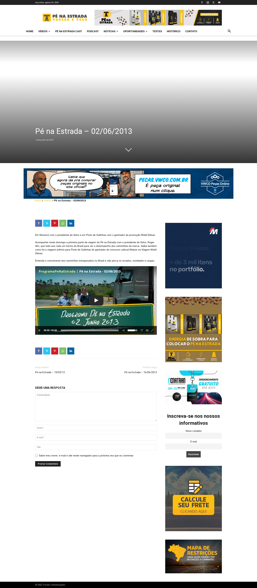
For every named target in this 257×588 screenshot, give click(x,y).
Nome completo (194, 431)
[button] (229, 31)
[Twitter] (213, 2)
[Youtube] (219, 2)
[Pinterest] (54, 223)
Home (29, 31)
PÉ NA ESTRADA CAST (68, 31)
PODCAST (93, 31)
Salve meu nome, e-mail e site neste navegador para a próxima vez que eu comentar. (86, 455)
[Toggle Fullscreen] (152, 330)
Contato (191, 31)
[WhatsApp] (62, 223)
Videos (47, 200)
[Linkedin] (70, 223)
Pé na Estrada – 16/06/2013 (140, 372)
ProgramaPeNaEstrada (57, 271)
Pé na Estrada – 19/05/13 (50, 372)
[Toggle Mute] (123, 330)
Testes (157, 31)
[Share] (142, 330)
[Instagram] (207, 2)
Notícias (109, 31)
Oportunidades (134, 31)
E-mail (193, 441)
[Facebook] (202, 2)
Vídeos (42, 31)
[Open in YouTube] (147, 330)
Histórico (173, 31)
